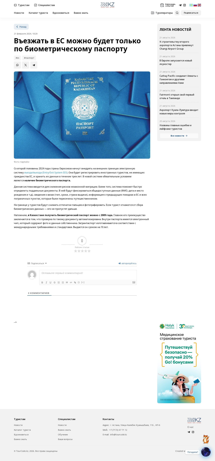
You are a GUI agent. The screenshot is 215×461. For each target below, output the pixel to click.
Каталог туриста (38, 13)
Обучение (63, 434)
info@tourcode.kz (118, 434)
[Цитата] (67, 282)
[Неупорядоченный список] (63, 282)
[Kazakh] (191, 5)
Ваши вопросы (65, 439)
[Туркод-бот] (206, 437)
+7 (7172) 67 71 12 (118, 430)
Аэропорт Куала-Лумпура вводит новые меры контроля (179, 111)
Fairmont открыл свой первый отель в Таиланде (177, 96)
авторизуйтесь (128, 263)
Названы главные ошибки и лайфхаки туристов (175, 127)
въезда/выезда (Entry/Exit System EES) (46, 172)
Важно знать (81, 13)
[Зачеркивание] (55, 282)
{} (79, 282)
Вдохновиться (61, 13)
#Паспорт (29, 57)
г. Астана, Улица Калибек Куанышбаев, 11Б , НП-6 (135, 425)
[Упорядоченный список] (59, 282)
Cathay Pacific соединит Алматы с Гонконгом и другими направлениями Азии (179, 79)
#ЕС (17, 57)
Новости (19, 13)
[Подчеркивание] (50, 282)
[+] (83, 282)
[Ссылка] (75, 282)
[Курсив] (46, 282)
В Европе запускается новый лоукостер (176, 62)
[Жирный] (42, 282)
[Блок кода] (71, 282)
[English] (199, 5)
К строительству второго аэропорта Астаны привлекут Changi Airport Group (177, 45)
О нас (190, 427)
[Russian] (195, 5)
